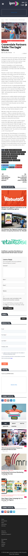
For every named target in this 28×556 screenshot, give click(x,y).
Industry (3, 544)
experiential (6, 446)
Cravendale (13, 151)
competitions (5, 151)
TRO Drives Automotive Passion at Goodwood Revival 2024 (11, 448)
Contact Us (3, 532)
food (22, 154)
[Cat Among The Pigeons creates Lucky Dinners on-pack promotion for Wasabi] (14, 220)
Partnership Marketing (18, 40)
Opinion (11, 470)
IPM (8, 470)
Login (22, 5)
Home (2, 19)
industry (5, 426)
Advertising (3, 524)
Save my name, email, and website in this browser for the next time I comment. (12, 299)
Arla (7, 149)
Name (4, 279)
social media (16, 160)
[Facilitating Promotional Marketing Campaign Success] (14, 462)
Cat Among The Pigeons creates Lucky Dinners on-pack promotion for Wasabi (14, 230)
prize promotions (6, 158)
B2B (2, 541)
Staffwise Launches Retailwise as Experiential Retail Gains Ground (12, 251)
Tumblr (12, 167)
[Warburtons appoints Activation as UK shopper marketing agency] (14, 198)
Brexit (14, 423)
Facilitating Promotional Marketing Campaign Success (12, 473)
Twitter (13, 165)
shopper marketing (6, 160)
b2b (6, 423)
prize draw (4, 156)
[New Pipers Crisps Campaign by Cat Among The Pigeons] (14, 486)
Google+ (19, 165)
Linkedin (5, 167)
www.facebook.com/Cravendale (9, 67)
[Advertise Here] (13, 412)
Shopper (3, 542)
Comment (5, 265)
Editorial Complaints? (6, 534)
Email (4, 285)
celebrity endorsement (15, 149)
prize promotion (13, 156)
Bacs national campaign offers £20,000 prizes (22, 179)
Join (23, 2)
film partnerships (15, 154)
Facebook (5, 165)
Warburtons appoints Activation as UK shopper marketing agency (13, 208)
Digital (6, 19)
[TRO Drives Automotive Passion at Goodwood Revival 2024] (14, 437)
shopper (4, 42)
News (8, 40)
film (8, 154)
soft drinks (5, 162)
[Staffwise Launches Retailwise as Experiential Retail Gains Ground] (14, 242)
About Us (3, 531)
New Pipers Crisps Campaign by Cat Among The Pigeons (12, 499)
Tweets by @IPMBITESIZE (7, 373)
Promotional (4, 520)
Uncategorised (15, 446)
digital (4, 154)
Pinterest (19, 167)
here (6, 304)
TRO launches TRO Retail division (5, 178)
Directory (3, 525)
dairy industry (21, 151)
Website (4, 291)
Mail (4, 169)
